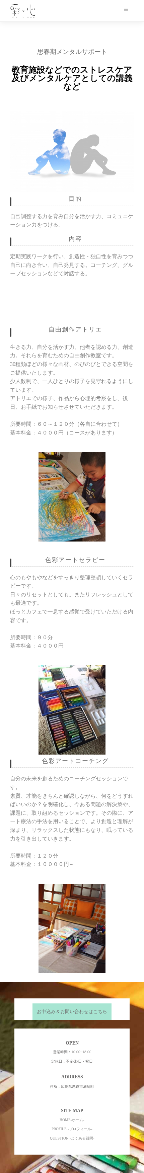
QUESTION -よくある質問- (72, 1138)
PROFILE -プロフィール (71, 1129)
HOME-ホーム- (72, 1120)
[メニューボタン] (126, 9)
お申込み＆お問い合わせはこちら (72, 1011)
